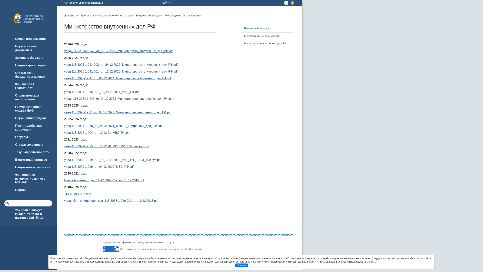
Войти (166, 3)
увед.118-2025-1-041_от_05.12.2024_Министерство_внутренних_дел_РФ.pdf (118, 78)
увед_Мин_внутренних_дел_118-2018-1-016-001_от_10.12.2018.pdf (111, 200)
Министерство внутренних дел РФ (265, 43)
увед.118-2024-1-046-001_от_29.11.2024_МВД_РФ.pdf (101, 92)
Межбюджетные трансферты (183, 15)
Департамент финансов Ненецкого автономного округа (98, 15)
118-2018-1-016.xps (77, 194)
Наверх (7, 262)
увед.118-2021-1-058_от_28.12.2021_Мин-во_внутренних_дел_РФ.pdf (113, 126)
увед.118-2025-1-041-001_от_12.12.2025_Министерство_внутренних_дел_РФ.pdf (121, 71)
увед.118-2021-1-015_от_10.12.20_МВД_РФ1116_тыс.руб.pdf (106, 146)
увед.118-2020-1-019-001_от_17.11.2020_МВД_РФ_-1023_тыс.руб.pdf (112, 160)
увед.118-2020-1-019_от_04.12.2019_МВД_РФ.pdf (99, 166)
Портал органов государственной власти (33, 18)
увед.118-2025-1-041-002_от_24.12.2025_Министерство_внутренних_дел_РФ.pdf (121, 64)
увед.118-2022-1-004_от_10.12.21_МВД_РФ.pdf (97, 132)
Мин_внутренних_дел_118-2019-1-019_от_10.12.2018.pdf (104, 180)
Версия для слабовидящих (86, 2)
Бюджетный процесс (149, 15)
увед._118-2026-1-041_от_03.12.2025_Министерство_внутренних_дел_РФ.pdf (118, 51)
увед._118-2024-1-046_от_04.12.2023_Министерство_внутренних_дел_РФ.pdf (118, 98)
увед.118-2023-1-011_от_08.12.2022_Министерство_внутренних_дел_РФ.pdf (117, 112)
